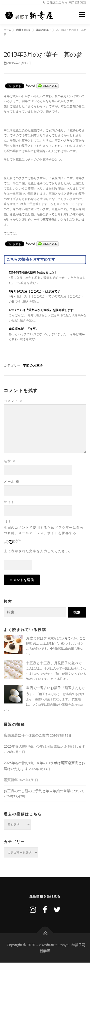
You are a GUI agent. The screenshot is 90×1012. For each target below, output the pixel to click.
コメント (13, 400)
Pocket (30, 85)
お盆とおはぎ (36, 638)
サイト (9, 502)
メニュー (82, 14)
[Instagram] (33, 909)
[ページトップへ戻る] (45, 933)
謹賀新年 (11, 779)
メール (12, 481)
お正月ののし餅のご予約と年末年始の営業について (44, 790)
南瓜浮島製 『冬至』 (24, 329)
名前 (10, 461)
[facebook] (45, 909)
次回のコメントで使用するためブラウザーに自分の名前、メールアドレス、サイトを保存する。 (44, 530)
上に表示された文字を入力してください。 (38, 551)
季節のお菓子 (33, 365)
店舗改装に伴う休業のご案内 (26, 735)
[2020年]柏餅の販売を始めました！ (33, 272)
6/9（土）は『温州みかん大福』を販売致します (41, 310)
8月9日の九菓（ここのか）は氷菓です (34, 291)
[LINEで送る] (47, 85)
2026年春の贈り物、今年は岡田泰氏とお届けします (44, 746)
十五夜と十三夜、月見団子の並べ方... (55, 663)
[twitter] (57, 909)
